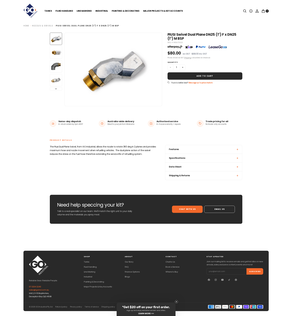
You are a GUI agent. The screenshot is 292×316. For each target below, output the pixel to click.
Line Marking (84, 10)
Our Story (129, 261)
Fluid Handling (64, 10)
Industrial (101, 10)
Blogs (127, 276)
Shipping (187, 57)
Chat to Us (170, 261)
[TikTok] (229, 279)
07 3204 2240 (35, 286)
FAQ (127, 266)
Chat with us (187, 209)
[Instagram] (215, 279)
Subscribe (255, 271)
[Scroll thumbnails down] (56, 89)
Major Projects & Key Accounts (98, 286)
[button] (251, 11)
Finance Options (132, 271)
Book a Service (172, 266)
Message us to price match (200, 83)
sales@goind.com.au (39, 290)
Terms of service (92, 307)
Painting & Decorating (125, 10)
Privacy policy (76, 307)
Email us (219, 209)
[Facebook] (208, 279)
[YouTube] (222, 279)
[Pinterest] (235, 279)
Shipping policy (108, 307)
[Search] (245, 11)
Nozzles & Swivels (42, 25)
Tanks (86, 261)
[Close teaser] (176, 301)
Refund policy (61, 307)
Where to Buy (172, 271)
